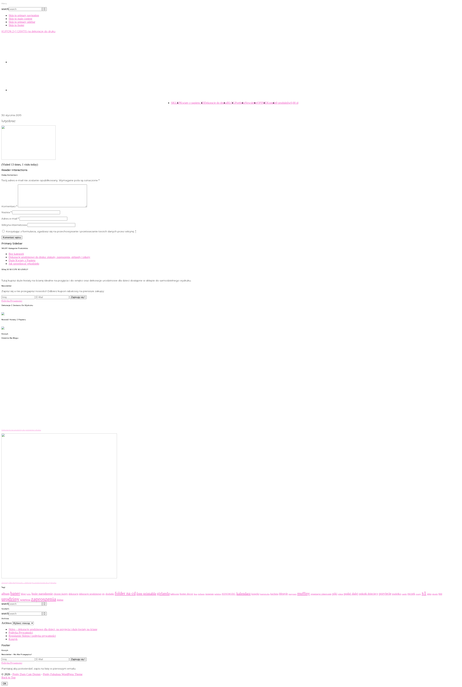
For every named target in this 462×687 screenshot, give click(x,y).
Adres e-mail (10, 218)
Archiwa (6, 623)
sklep (429, 594)
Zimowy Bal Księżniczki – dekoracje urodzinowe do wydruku (28, 582)
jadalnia (217, 594)
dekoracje (73, 594)
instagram (209, 594)
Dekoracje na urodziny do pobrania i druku (21, 430)
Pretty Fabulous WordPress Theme (62, 674)
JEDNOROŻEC (229, 594)
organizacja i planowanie (321, 594)
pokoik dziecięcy (368, 593)
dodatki (110, 593)
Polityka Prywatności (11, 300)
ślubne (60, 600)
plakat (340, 594)
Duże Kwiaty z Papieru (22, 260)
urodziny (10, 599)
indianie (201, 594)
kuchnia (274, 594)
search (5, 8)
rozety (418, 594)
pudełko (396, 593)
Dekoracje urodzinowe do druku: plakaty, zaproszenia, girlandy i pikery (49, 257)
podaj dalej (351, 593)
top (440, 593)
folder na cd (125, 593)
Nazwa (6, 212)
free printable (146, 593)
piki (334, 593)
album (5, 593)
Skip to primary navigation (24, 15)
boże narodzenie (42, 593)
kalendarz (243, 593)
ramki (404, 594)
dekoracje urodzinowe (90, 594)
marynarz (293, 594)
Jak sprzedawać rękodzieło (24, 263)
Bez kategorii (16, 253)
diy (103, 594)
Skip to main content (20, 18)
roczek (411, 593)
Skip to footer (16, 25)
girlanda (163, 593)
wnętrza (25, 599)
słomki (435, 594)
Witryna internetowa (14, 225)
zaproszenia (43, 599)
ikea (195, 594)
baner (15, 593)
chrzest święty (61, 594)
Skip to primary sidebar (22, 21)
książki (255, 593)
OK (4, 683)
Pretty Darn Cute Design (26, 674)
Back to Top (8, 677)
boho (29, 594)
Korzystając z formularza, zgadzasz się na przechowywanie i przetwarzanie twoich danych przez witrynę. (71, 231)
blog (23, 593)
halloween (174, 594)
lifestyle (283, 593)
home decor (186, 593)
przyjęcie (385, 593)
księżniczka (265, 594)
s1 (424, 593)
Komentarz (9, 206)
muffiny (303, 593)
